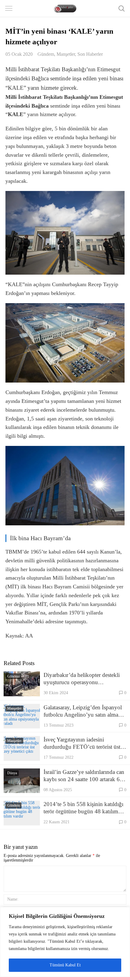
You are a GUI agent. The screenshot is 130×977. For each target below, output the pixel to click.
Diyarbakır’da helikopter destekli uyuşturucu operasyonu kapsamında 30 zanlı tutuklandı (82, 679)
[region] (65, 942)
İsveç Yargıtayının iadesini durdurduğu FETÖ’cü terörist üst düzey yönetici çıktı (82, 743)
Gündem (45, 54)
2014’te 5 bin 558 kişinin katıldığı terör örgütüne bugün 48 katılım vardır (83, 808)
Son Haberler (90, 54)
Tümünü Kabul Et (65, 965)
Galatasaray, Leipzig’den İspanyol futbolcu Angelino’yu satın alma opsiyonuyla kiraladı (83, 711)
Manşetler (66, 54)
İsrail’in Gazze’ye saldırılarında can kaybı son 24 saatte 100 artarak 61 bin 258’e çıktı (84, 776)
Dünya (12, 773)
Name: (12, 899)
